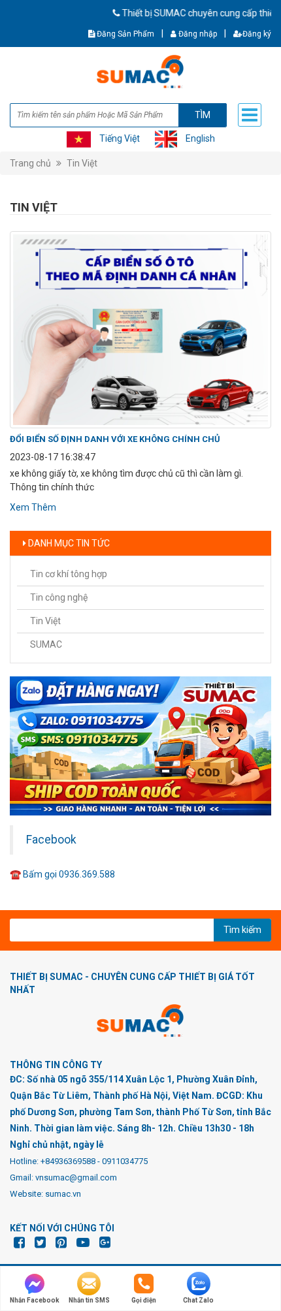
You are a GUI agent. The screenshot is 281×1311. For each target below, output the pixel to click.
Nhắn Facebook (34, 1300)
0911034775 (125, 1161)
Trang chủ (30, 163)
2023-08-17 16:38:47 (52, 457)
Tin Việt (82, 163)
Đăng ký (256, 34)
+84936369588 (68, 1161)
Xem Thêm (33, 507)
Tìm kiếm (242, 929)
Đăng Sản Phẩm (124, 34)
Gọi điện (143, 1300)
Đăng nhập (196, 34)
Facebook (51, 839)
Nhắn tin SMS (89, 1300)
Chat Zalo (198, 1300)
